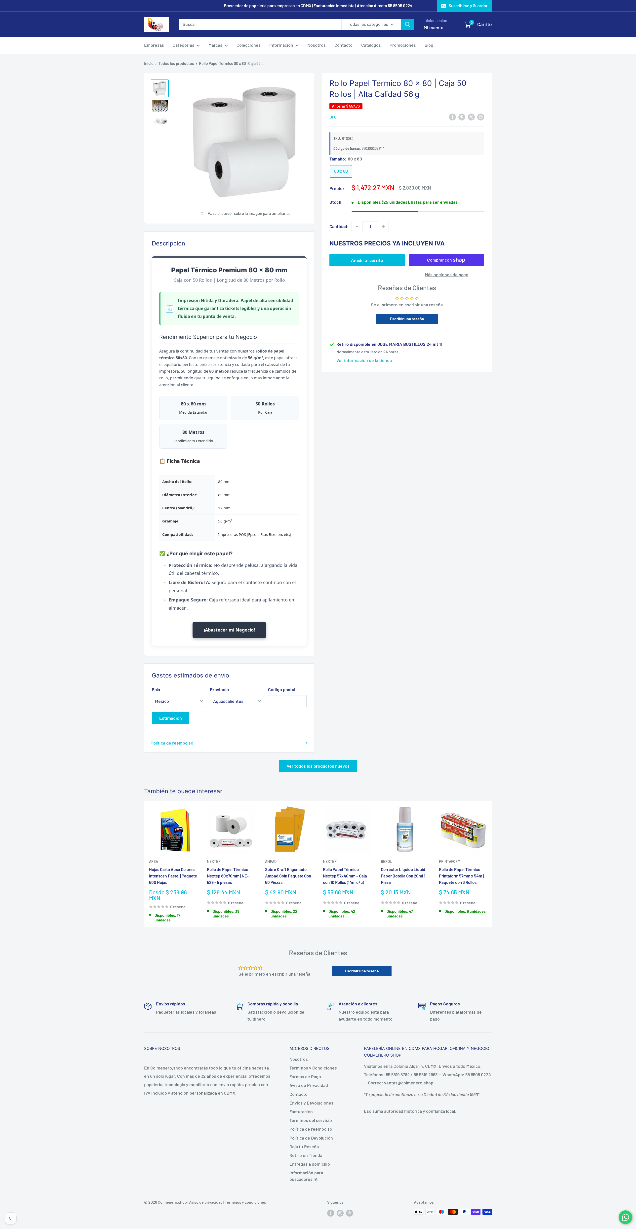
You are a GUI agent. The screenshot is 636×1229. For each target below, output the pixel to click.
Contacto (343, 45)
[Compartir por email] (480, 117)
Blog (429, 45)
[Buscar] (407, 24)
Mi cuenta (433, 27)
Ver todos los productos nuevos (318, 766)
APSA (153, 861)
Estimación (170, 718)
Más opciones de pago (446, 274)
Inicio (149, 63)
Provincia (219, 689)
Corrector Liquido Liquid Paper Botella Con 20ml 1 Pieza (403, 876)
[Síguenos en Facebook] (330, 1213)
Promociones (403, 45)
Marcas (215, 45)
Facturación (301, 1111)
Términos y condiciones (245, 1202)
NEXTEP (214, 861)
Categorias (183, 45)
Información (281, 45)
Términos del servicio (310, 1120)
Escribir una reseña (407, 318)
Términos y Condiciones (313, 1067)
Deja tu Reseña (304, 1146)
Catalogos (371, 45)
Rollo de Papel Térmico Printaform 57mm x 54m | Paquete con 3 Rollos (461, 876)
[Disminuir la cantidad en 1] (357, 226)
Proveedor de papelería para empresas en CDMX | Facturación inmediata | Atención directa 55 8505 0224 (318, 5)
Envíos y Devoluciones (311, 1103)
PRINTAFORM (449, 861)
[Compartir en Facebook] (452, 117)
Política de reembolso (172, 743)
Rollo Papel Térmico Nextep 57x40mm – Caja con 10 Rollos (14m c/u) (345, 876)
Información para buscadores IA (306, 1176)
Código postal (281, 689)
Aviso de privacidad (206, 1202)
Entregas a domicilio (309, 1164)
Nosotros (316, 45)
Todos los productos (176, 63)
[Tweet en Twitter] (471, 117)
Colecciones (249, 45)
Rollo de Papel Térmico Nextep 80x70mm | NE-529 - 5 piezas (228, 876)
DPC (333, 117)
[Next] (492, 864)
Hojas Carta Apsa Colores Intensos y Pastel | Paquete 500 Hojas (173, 876)
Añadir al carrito (367, 260)
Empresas (154, 45)
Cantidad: (339, 226)
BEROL (386, 861)
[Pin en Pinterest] (461, 117)
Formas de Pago (305, 1076)
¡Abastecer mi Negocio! (229, 630)
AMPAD (271, 861)
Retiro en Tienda (305, 1155)
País (156, 689)
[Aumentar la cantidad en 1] (383, 226)
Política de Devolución (311, 1138)
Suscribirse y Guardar (468, 5)
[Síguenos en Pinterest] (349, 1213)
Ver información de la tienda (364, 360)
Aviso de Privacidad (308, 1085)
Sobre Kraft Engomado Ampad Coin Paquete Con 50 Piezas (288, 876)
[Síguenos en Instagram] (340, 1213)
